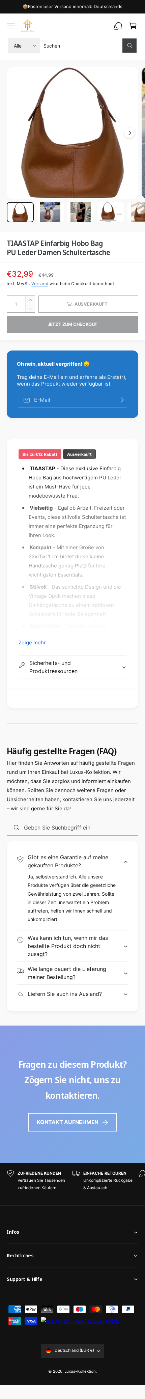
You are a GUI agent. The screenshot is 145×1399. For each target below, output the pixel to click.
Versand (39, 283)
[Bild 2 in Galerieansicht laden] (50, 212)
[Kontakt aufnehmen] (118, 26)
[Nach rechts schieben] (129, 133)
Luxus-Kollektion (79, 1371)
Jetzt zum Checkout (73, 324)
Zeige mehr (32, 642)
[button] (10, 26)
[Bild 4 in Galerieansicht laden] (110, 212)
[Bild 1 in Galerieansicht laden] (20, 212)
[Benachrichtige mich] (120, 400)
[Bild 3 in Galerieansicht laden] (80, 212)
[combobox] (90, 45)
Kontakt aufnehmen (67, 1122)
